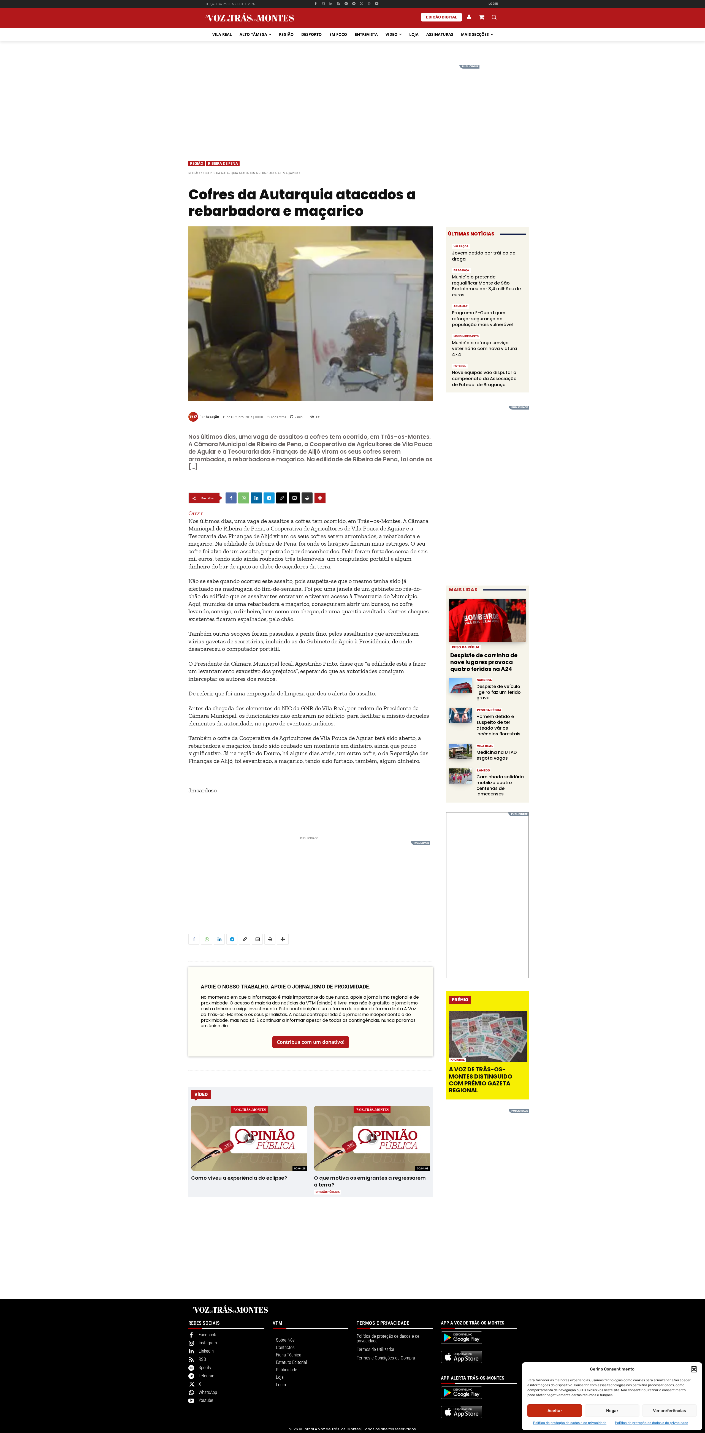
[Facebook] (315, 4)
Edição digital (441, 17)
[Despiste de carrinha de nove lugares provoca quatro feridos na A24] (487, 620)
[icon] (482, 17)
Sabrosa (484, 680)
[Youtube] (377, 4)
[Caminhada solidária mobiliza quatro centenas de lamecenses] (460, 776)
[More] (320, 497)
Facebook (207, 1334)
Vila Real (485, 746)
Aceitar (554, 1410)
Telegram (207, 1375)
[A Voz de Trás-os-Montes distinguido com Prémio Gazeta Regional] (488, 1036)
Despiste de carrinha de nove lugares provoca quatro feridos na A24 (483, 662)
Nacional (458, 1059)
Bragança (461, 270)
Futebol (460, 366)
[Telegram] (354, 4)
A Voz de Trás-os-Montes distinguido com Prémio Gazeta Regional (480, 1079)
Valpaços (461, 246)
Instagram (208, 1342)
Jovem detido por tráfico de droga (483, 256)
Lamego (483, 770)
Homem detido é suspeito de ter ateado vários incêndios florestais (498, 725)
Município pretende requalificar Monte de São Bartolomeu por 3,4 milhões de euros (486, 286)
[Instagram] (323, 4)
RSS (202, 1359)
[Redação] (194, 417)
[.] (469, 17)
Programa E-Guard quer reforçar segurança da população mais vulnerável (482, 319)
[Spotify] (346, 4)
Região (196, 163)
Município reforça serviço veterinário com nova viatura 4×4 (484, 349)
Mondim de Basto (466, 336)
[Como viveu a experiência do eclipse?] (249, 1138)
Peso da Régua (465, 647)
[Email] (294, 497)
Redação (212, 417)
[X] (361, 4)
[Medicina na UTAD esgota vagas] (460, 751)
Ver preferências (669, 1410)
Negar (612, 1410)
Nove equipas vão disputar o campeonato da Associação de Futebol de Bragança (484, 378)
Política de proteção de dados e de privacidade (569, 1423)
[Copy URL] (281, 497)
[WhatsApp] (369, 4)
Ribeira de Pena (223, 163)
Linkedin (206, 1351)
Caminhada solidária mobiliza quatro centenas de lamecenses (500, 785)
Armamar (461, 306)
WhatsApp (208, 1392)
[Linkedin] (331, 4)
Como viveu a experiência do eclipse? (239, 1177)
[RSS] (338, 4)
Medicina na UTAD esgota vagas (496, 755)
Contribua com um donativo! (311, 1042)
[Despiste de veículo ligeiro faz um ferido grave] (460, 685)
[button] (694, 1369)
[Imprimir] (307, 497)
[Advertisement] (352, 103)
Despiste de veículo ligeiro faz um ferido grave (498, 692)
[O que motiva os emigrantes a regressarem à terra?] (372, 1138)
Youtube (206, 1400)
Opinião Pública (328, 1192)
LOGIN (493, 4)
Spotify (205, 1367)
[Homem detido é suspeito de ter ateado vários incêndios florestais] (460, 715)
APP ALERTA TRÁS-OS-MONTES (473, 1378)
